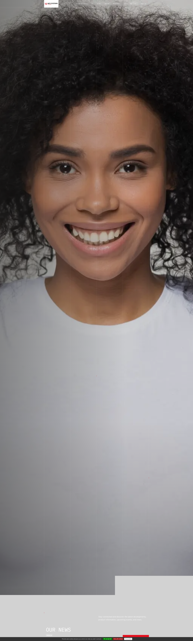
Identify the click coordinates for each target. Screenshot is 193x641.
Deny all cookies (118, 639)
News (131, 3)
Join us (125, 3)
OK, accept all (107, 639)
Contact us (143, 3)
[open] (88, 4)
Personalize (128, 639)
